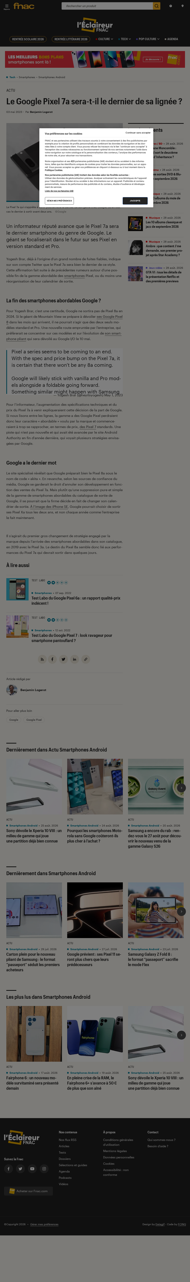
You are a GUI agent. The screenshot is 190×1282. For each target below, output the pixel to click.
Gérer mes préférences (59, 201)
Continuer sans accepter (138, 132)
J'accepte (135, 201)
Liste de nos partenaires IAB (59, 191)
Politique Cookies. (54, 170)
